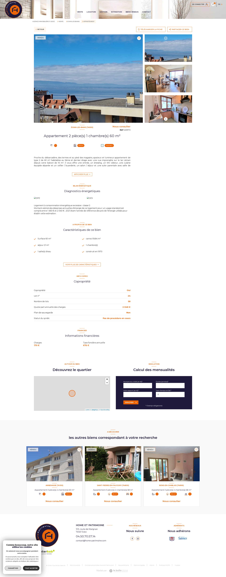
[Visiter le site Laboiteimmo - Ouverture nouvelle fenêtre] (118, 570)
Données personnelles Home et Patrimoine (99, 565)
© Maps (94, 410)
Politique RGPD (164, 565)
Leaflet (87, 410)
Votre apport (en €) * (131, 390)
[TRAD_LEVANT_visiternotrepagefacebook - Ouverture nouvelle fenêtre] (132, 538)
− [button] (107, 382)
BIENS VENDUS (132, 12)
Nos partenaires (123, 565)
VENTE (80, 12)
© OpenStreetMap (104, 410)
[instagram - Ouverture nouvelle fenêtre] (138, 538)
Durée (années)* (162, 382)
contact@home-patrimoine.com (91, 541)
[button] (166, 119)
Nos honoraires (75, 565)
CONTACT (146, 12)
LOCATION (91, 12)
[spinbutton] (170, 394)
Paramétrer (13, 568)
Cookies (177, 565)
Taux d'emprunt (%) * (163, 390)
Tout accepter (31, 568)
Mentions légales (139, 565)
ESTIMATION (116, 12)
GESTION (103, 12)
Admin (152, 565)
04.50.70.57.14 (85, 536)
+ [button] (107, 379)
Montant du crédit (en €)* (132, 382)
